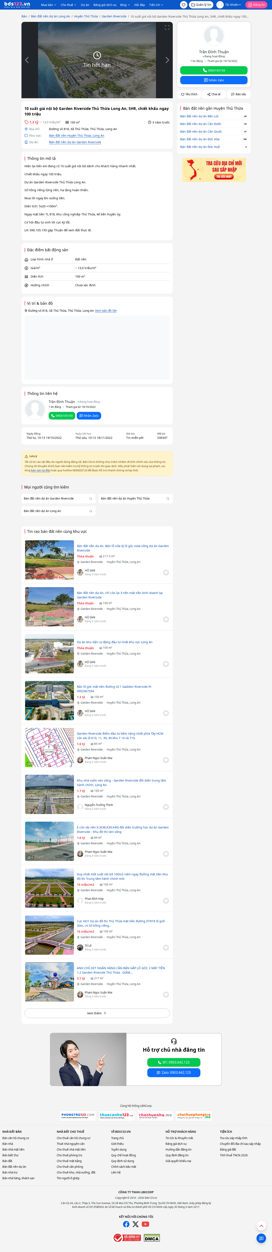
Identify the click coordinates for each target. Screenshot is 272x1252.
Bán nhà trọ (9, 1172)
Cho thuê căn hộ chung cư (73, 1138)
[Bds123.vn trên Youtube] (145, 1224)
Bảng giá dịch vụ (105, 5)
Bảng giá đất (228, 1149)
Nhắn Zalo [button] (91, 416)
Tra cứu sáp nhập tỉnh (233, 1138)
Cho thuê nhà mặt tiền (71, 1149)
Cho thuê (67, 5)
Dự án (85, 5)
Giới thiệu (117, 1144)
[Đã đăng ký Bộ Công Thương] (126, 1237)
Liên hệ (116, 1172)
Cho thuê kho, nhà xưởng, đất (76, 1172)
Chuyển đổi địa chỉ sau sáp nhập (240, 1144)
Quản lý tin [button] (203, 5)
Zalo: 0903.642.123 (176, 1072)
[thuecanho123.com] (117, 1116)
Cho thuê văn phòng (70, 1167)
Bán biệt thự (10, 1155)
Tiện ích (154, 5)
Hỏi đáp (139, 5)
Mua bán (47, 5)
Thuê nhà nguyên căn (71, 1144)
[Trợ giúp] (261, 1238)
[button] (183, 4)
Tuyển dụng (118, 1149)
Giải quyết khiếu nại (178, 1161)
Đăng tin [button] (259, 5)
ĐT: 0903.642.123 (176, 1062)
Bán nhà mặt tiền (13, 1149)
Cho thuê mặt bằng (69, 1161)
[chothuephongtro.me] (194, 1116)
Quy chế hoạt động (123, 1155)
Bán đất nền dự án (14, 1167)
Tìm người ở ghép (68, 1178)
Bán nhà (7, 1144)
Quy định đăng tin (177, 1155)
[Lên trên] (261, 1226)
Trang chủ (117, 1138)
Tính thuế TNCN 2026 (234, 1155)
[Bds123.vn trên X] (135, 1224)
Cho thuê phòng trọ (69, 1155)
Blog (123, 5)
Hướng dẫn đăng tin (178, 1149)
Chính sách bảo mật (123, 1167)
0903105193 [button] (64, 416)
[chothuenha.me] (155, 1116)
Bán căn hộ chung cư (15, 1138)
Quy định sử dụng (122, 1161)
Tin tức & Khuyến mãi (179, 1138)
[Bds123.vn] (17, 5)
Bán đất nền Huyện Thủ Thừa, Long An (76, 135)
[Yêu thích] (166, 572)
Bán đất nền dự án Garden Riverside (75, 142)
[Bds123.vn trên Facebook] (126, 1224)
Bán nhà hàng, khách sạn (18, 1178)
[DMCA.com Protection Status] (152, 1238)
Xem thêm (94, 1013)
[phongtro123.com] (78, 1116)
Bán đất (7, 1161)
